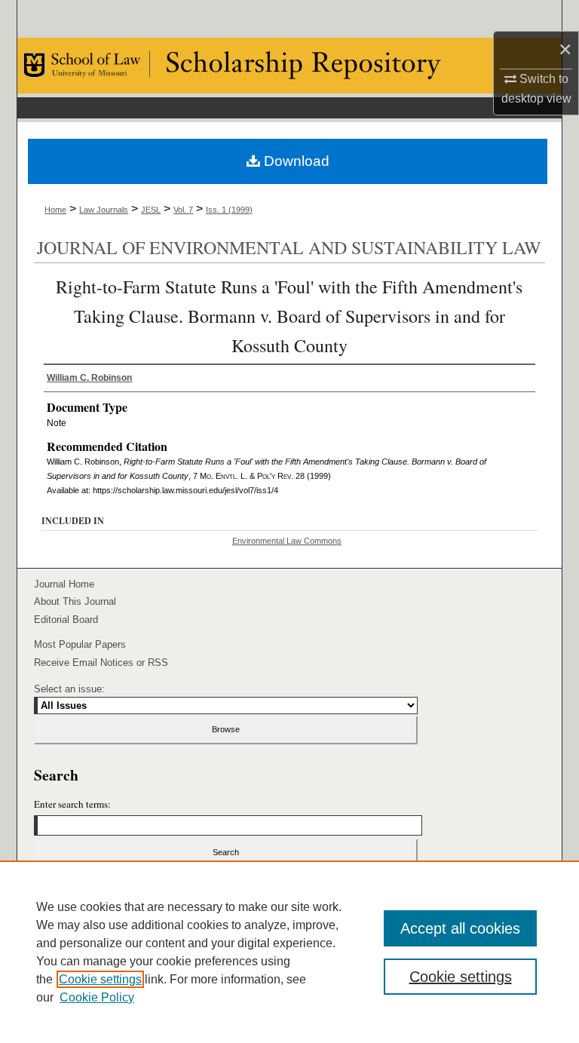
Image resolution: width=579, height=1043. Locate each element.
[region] (289, 951)
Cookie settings (100, 979)
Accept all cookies (460, 928)
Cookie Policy (97, 997)
